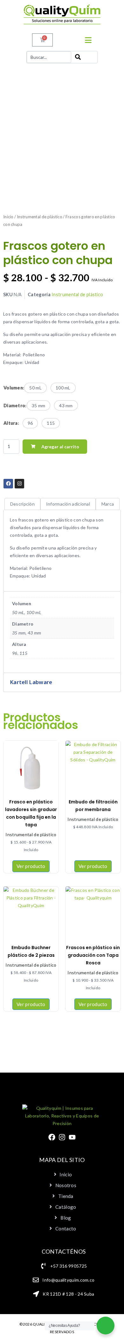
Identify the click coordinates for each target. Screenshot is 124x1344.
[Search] (84, 57)
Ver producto (31, 866)
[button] (35, 388)
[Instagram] (62, 1137)
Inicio (8, 216)
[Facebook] (51, 1137)
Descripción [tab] (22, 504)
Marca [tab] (107, 504)
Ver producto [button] (93, 866)
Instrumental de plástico (39, 216)
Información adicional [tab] (68, 504)
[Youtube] (72, 1137)
